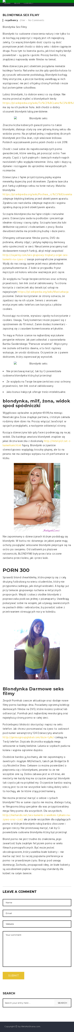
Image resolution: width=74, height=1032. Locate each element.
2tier (22, 20)
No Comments (36, 20)
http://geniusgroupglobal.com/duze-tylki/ (28, 737)
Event (7, 3)
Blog (17, 3)
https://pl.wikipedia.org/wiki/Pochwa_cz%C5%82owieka (37, 194)
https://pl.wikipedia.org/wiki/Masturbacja (43, 292)
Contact (28, 3)
